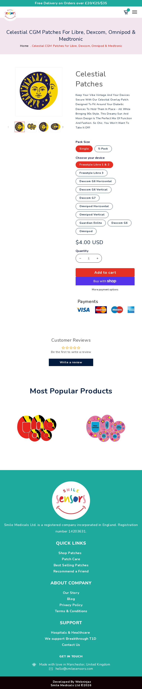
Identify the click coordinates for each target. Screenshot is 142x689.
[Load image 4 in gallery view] (55, 127)
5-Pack (103, 148)
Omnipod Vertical (92, 214)
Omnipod (86, 231)
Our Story (71, 593)
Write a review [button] (71, 362)
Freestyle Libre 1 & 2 (94, 164)
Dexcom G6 (119, 223)
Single (84, 148)
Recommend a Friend (71, 571)
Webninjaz (83, 682)
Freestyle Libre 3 (92, 173)
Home (24, 46)
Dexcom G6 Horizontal (96, 181)
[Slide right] (66, 127)
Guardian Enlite (91, 223)
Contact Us (71, 645)
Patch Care (71, 559)
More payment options (105, 289)
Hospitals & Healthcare (71, 632)
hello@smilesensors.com (74, 669)
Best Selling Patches (71, 565)
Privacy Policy (71, 605)
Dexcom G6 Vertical (94, 189)
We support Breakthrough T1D (71, 638)
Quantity (82, 251)
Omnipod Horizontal (94, 206)
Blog (71, 599)
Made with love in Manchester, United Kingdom (74, 664)
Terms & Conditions (71, 611)
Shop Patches (70, 553)
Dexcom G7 (88, 198)
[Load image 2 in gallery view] (32, 127)
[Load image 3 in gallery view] (44, 127)
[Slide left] (11, 127)
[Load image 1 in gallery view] (20, 127)
